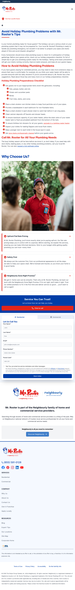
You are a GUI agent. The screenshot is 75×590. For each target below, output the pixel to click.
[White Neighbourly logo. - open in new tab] (6, 1)
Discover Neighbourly (36, 434)
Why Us (4, 493)
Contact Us (6, 502)
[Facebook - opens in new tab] (3, 467)
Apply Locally (7, 511)
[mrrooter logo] (37, 452)
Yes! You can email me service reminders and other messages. (25, 366)
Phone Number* (8, 349)
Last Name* (7, 332)
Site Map (5, 536)
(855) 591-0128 (12, 462)
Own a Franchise (8, 507)
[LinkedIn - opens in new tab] (17, 467)
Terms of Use (18, 566)
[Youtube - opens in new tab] (21, 467)
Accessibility (42, 566)
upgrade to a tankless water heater (56, 123)
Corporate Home (8, 540)
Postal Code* (7, 357)
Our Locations (7, 532)
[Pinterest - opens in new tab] (7, 467)
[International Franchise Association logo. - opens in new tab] (5, 546)
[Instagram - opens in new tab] (12, 467)
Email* (5, 341)
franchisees (61, 368)
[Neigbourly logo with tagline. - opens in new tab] (54, 393)
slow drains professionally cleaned (21, 133)
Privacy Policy (29, 566)
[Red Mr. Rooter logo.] (26, 393)
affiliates (53, 368)
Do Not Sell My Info (55, 566)
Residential (20, 317)
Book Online (37, 376)
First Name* (7, 324)
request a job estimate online (28, 146)
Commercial (57, 317)
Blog (3, 523)
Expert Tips (6, 527)
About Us (5, 498)
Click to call (39, 308)
